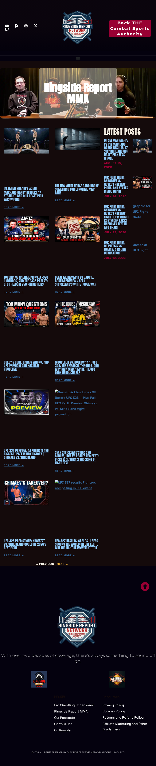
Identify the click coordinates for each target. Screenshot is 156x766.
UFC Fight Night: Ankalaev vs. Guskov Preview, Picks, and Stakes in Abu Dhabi (116, 184)
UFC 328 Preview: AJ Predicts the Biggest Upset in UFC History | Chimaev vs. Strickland (26, 454)
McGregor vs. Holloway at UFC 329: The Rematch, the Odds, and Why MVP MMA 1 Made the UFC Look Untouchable (77, 367)
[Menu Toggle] (78, 58)
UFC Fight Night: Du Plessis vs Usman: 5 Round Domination (115, 248)
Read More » (14, 207)
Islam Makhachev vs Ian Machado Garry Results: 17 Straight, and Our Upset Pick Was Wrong (23, 194)
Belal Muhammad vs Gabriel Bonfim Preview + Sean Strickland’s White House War (75, 281)
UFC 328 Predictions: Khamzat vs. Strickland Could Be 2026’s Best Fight (25, 544)
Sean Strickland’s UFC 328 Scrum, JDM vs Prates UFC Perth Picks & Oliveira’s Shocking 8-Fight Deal (77, 457)
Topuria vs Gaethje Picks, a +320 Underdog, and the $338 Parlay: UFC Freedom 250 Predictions (26, 281)
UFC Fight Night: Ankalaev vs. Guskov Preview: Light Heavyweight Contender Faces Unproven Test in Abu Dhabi (116, 217)
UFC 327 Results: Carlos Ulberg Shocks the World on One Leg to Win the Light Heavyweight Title (76, 544)
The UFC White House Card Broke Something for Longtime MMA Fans (77, 189)
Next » (62, 564)
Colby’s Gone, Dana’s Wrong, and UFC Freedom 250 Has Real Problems (26, 366)
